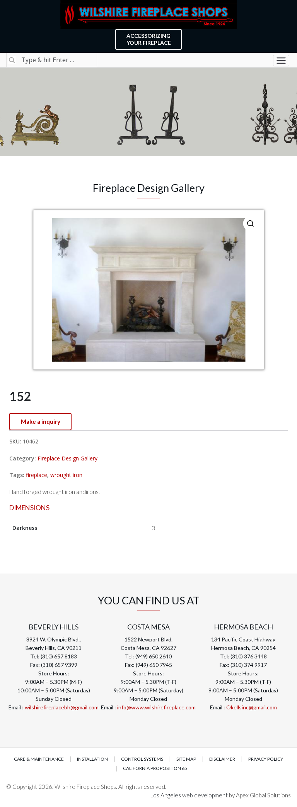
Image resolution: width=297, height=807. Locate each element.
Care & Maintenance (39, 759)
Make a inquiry (40, 421)
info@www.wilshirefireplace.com (156, 707)
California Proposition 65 (155, 768)
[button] (250, 223)
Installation (92, 759)
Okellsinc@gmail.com (251, 707)
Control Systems (142, 759)
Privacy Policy (265, 759)
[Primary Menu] (281, 60)
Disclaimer (222, 759)
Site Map (186, 759)
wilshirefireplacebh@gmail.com (62, 707)
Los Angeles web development (189, 795)
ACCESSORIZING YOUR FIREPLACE (148, 39)
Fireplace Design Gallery (67, 458)
